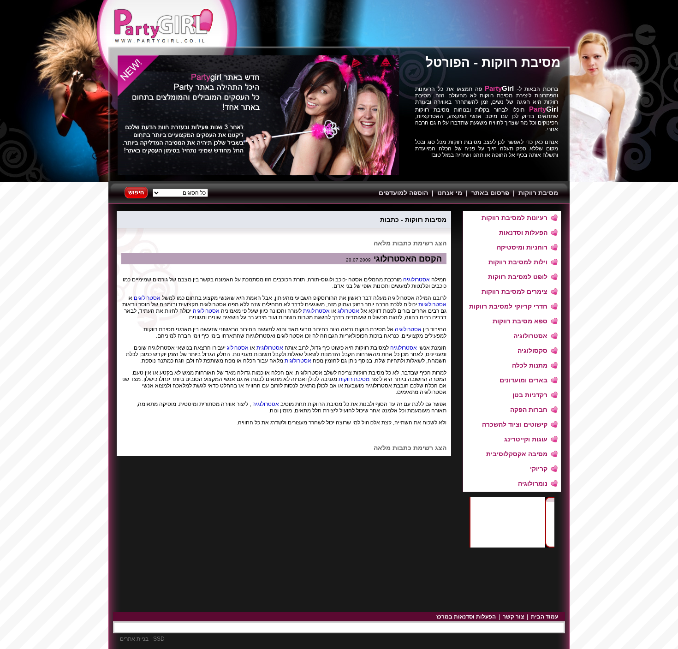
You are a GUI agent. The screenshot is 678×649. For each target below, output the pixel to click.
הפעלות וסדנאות (523, 232)
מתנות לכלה (529, 365)
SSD (159, 639)
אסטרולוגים (146, 298)
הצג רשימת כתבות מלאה (410, 243)
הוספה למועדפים (403, 192)
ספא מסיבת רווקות (520, 321)
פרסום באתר (490, 192)
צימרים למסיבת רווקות (514, 291)
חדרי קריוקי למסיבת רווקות (508, 306)
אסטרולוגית (316, 311)
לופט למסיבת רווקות (517, 276)
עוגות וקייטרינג (525, 439)
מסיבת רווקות (521, 62)
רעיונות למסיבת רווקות (514, 217)
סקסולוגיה (532, 350)
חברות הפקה (528, 409)
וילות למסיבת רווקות (517, 262)
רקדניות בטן (529, 395)
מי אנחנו (449, 192)
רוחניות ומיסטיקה (522, 247)
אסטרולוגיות (431, 304)
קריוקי (538, 468)
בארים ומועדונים (523, 380)
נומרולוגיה (532, 483)
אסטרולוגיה (530, 335)
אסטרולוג (347, 311)
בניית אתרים (134, 639)
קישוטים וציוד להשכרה (514, 424)
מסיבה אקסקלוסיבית (516, 454)
